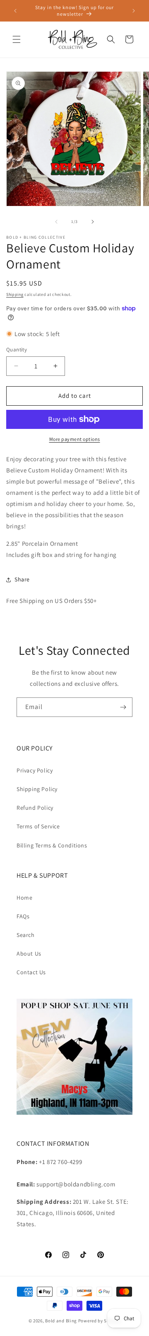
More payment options (74, 439)
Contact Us (31, 972)
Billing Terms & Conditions (52, 845)
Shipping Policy (37, 789)
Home (24, 897)
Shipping (15, 294)
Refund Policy (35, 807)
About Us (29, 953)
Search (26, 935)
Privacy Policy (35, 770)
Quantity (16, 349)
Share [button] (22, 579)
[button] (16, 39)
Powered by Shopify (99, 1321)
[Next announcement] (134, 11)
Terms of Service (38, 826)
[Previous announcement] (15, 11)
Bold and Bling (61, 1321)
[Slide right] (93, 222)
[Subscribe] (123, 707)
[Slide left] (56, 222)
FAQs (23, 916)
